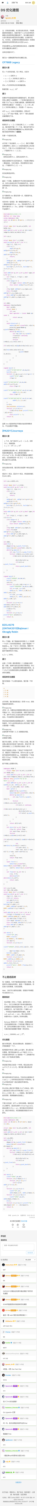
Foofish (7, 1343)
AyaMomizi (9, 1440)
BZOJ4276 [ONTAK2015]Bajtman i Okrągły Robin (15, 628)
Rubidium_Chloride (11, 1407)
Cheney (7, 1332)
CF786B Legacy (11, 62)
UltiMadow (8, 1321)
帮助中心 (13, 1492)
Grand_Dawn (9, 1265)
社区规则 (24, 1494)
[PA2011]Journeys (12, 430)
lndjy (7, 1461)
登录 (26, 2)
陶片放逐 (16, 1494)
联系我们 (27, 1492)
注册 (29, 2)
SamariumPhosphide (12, 1353)
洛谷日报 (24, 1221)
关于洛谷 (5, 1492)
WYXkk (7, 1310)
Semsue (8, 1275)
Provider (8, 1375)
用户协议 (20, 1492)
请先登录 (30, 1252)
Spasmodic (9, 1386)
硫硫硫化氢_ (9, 1472)
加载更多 (18, 1482)
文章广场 (15, 3)
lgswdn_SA (10, 18)
